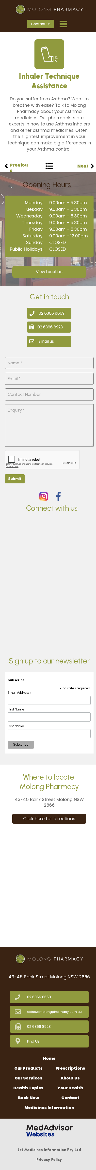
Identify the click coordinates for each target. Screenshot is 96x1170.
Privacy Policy (49, 1159)
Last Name (16, 726)
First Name (16, 709)
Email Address (19, 693)
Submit (14, 478)
